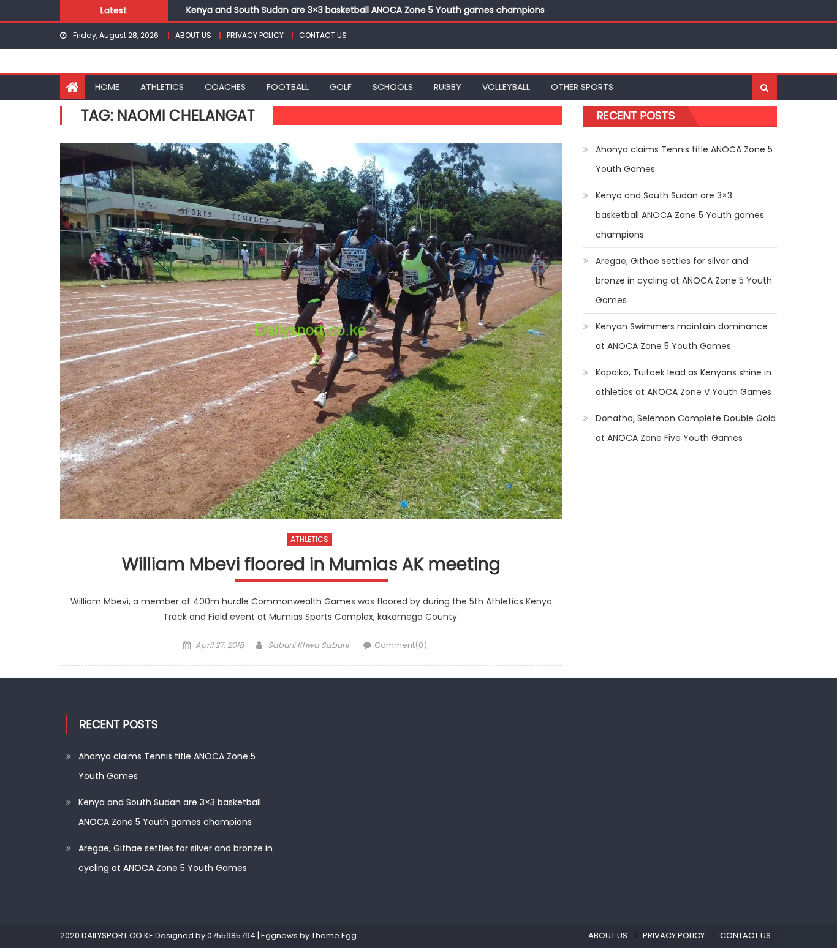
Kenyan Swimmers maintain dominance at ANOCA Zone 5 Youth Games (682, 336)
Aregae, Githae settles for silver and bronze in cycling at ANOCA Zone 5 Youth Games (684, 280)
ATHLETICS (162, 87)
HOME (107, 87)
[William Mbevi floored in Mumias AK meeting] (311, 331)
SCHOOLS (393, 87)
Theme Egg (334, 935)
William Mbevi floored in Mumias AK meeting (311, 565)
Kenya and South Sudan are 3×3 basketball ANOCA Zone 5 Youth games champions (365, 7)
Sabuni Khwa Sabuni (308, 645)
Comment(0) (400, 645)
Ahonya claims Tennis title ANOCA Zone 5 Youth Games (684, 159)
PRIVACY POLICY (255, 35)
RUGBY (447, 87)
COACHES (225, 87)
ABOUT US (193, 35)
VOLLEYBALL (506, 87)
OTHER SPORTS (582, 87)
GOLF (341, 87)
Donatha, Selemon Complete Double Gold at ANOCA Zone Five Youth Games (686, 428)
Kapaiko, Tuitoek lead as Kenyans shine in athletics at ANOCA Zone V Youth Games (683, 382)
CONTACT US (323, 35)
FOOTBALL (288, 87)
